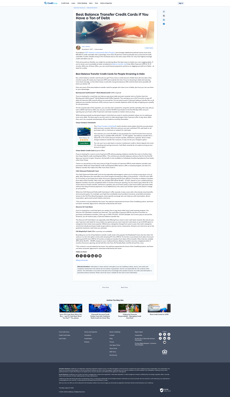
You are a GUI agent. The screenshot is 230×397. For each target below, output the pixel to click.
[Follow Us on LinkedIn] (92, 255)
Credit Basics (88, 338)
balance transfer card (119, 64)
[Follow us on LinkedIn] (164, 338)
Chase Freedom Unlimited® (106, 126)
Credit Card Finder (64, 335)
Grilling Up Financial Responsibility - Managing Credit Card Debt (129, 316)
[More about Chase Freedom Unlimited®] (84, 131)
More (91, 3)
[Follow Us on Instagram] (85, 255)
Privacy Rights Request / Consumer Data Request (145, 344)
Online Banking (82, 3)
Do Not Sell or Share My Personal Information (145, 339)
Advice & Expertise (106, 3)
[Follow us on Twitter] (164, 334)
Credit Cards (149, 48)
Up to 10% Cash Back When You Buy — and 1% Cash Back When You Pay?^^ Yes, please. (71, 316)
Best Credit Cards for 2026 (159, 314)
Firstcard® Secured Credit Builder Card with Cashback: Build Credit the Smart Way (100, 316)
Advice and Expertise (90, 332)
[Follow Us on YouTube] (100, 255)
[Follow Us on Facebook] (77, 255)
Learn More (84, 143)
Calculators (87, 335)
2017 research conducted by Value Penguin (100, 53)
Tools (96, 3)
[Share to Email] (163, 23)
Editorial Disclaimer (92, 8)
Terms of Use (113, 348)
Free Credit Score (64, 332)
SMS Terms (113, 352)
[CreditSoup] (51, 3)
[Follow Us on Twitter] (81, 255)
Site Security (113, 355)
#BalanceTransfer (82, 260)
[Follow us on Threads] (96, 255)
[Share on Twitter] (163, 15)
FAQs (111, 338)
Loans (73, 3)
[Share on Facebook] (163, 11)
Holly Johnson (86, 46)
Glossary (86, 342)
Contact (112, 335)
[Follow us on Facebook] (160, 334)
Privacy (112, 342)
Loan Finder (62, 338)
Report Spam (139, 332)
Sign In (181, 3)
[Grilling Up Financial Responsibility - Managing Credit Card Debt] (129, 308)
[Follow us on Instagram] (168, 334)
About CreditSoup (115, 332)
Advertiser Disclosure (79, 8)
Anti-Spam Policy (115, 345)
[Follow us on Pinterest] (88, 255)
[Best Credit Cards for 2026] (159, 308)
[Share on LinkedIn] (163, 19)
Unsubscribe (138, 335)
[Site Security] (165, 390)
